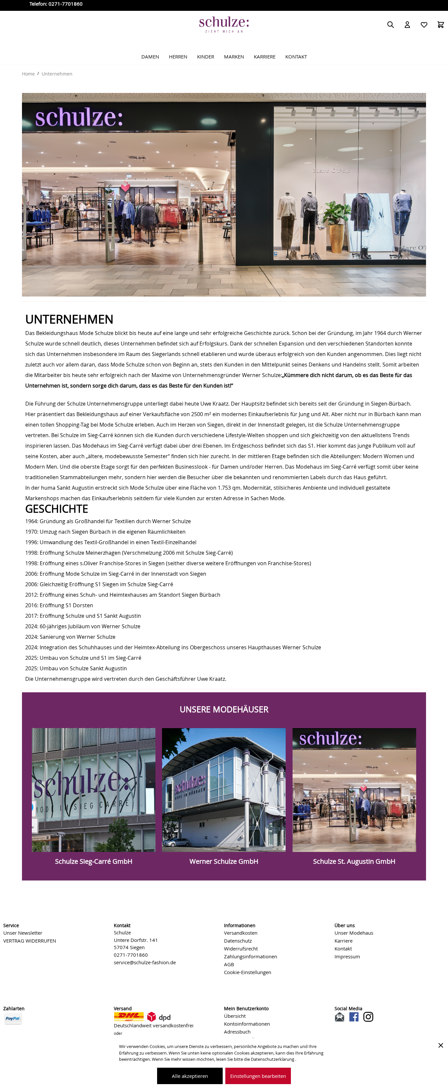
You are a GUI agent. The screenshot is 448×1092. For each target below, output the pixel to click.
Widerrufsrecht (241, 948)
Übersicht (235, 1016)
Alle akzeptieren (190, 1076)
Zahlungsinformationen (250, 956)
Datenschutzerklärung (273, 1059)
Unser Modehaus (354, 932)
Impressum (347, 956)
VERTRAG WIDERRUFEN (29, 940)
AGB (229, 964)
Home (28, 74)
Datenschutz (238, 940)
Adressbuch (237, 1031)
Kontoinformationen (247, 1023)
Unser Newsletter (22, 932)
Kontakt (343, 948)
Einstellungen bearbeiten (258, 1076)
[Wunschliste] (424, 25)
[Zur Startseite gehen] (224, 24)
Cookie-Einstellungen (247, 972)
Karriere (344, 940)
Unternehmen (57, 74)
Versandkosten (240, 932)
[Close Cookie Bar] (441, 1045)
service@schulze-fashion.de (145, 962)
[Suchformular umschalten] (391, 25)
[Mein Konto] (407, 25)
